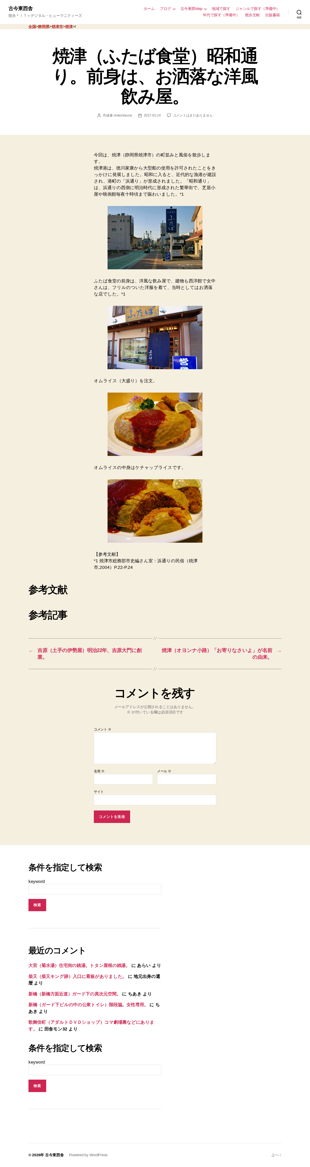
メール (164, 771)
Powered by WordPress (88, 1155)
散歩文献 (252, 15)
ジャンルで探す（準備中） (258, 9)
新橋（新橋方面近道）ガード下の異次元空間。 (74, 993)
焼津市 (57, 26)
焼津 (69, 26)
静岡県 (43, 26)
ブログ (165, 9)
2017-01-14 (152, 115)
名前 (99, 771)
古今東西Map (191, 9)
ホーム (149, 9)
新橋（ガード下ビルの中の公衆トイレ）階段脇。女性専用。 (88, 1004)
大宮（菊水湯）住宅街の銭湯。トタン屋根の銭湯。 (79, 965)
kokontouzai (123, 115)
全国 (32, 26)
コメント (102, 729)
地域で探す (221, 9)
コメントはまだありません (193, 115)
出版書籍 (272, 15)
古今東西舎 (20, 8)
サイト (99, 791)
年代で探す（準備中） (221, 15)
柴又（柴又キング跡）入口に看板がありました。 (77, 976)
